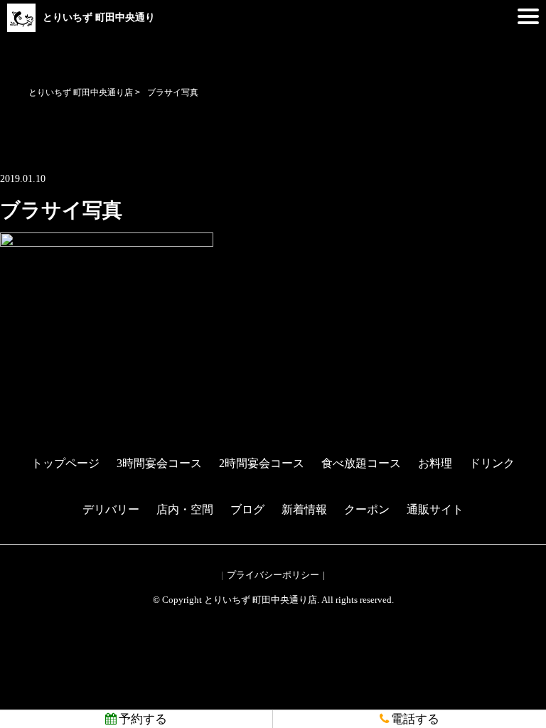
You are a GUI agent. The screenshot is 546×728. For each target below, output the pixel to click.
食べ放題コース (361, 463)
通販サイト (435, 509)
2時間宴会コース (261, 463)
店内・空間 (184, 509)
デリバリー (110, 509)
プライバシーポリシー (273, 574)
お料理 (435, 463)
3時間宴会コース (159, 463)
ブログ (247, 509)
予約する (143, 719)
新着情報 (304, 509)
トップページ (65, 463)
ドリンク (492, 463)
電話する (415, 719)
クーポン (367, 509)
